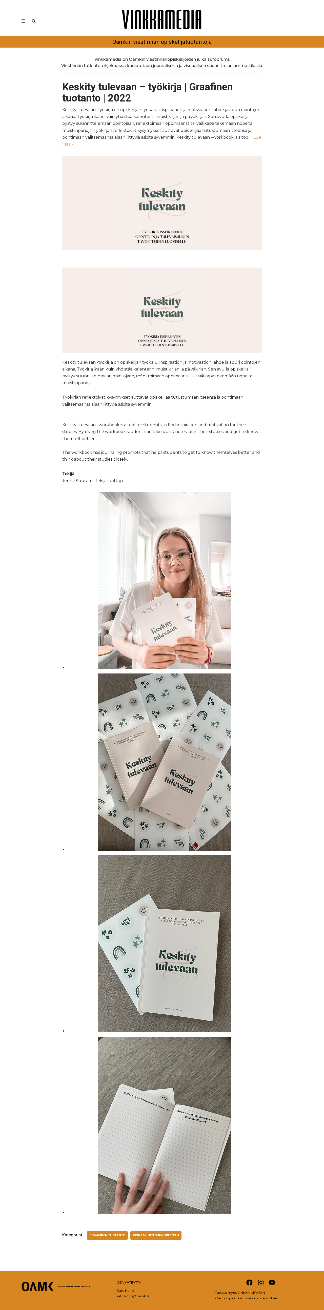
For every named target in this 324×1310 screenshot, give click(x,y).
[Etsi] (34, 21)
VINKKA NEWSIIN (251, 1293)
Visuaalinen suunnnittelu (156, 1235)
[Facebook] (249, 1282)
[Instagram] (261, 1282)
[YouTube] (272, 1282)
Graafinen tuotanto (107, 1235)
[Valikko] (23, 21)
